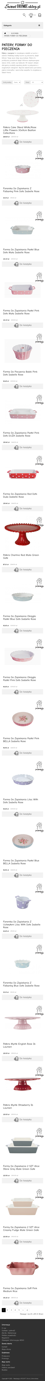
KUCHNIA (14, 33)
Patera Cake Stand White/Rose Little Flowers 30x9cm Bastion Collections (19, 130)
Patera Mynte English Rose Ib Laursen (19, 1045)
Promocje (5, 1358)
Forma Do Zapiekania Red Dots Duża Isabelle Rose (20, 495)
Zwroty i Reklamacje (9, 1333)
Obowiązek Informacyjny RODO (13, 1340)
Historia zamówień (8, 1368)
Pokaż (27, 82)
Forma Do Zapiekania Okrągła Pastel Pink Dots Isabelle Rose (19, 678)
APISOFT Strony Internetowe (29, 1378)
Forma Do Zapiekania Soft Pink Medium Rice (20, 1289)
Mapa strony (6, 1349)
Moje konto (6, 1365)
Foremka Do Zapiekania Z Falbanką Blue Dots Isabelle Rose (21, 984)
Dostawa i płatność (8, 1331)
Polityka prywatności (9, 1335)
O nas (4, 1328)
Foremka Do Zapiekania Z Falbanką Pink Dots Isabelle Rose (21, 190)
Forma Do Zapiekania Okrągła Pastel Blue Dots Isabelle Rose (19, 617)
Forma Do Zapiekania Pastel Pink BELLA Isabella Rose (21, 740)
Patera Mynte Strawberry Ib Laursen (18, 1106)
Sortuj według (7, 82)
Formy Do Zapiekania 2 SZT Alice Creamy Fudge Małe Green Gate (21, 1228)
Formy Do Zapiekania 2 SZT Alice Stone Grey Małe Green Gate (21, 1167)
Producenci (6, 1356)
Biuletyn (4, 1370)
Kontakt (4, 1347)
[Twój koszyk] (39, 15)
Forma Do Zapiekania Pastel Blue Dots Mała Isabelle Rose (21, 251)
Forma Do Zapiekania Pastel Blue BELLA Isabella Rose (21, 862)
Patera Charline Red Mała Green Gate (21, 556)
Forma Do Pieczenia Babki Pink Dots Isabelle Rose (20, 373)
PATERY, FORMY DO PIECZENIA (15, 36)
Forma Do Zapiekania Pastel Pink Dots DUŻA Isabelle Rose (21, 434)
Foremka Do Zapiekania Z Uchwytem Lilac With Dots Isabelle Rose (21, 924)
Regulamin (5, 1338)
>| (27, 1310)
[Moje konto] (32, 15)
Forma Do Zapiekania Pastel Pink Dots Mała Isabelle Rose (21, 312)
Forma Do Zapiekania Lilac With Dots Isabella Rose (20, 801)
